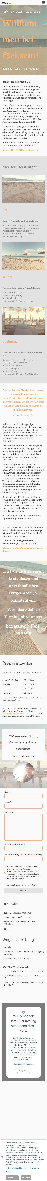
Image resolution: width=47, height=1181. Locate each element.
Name (7, 792)
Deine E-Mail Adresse (14, 844)
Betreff (7, 802)
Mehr (8, 1171)
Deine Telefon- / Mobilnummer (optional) (23, 854)
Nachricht (9, 812)
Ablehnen (26, 1178)
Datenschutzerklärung (23, 1064)
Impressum (35, 1168)
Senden (23, 890)
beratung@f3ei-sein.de (21, 917)
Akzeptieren (23, 1070)
